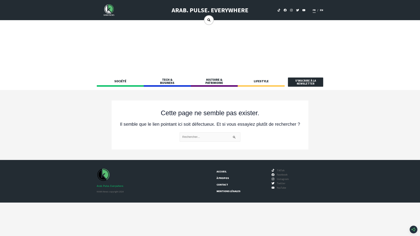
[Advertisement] (210, 50)
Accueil (222, 171)
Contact (222, 184)
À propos (223, 178)
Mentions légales (228, 191)
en (321, 10)
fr (314, 10)
